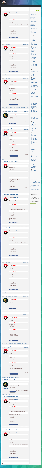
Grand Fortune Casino (34, 86)
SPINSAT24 (26, 107)
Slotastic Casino (33, 134)
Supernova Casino (33, 144)
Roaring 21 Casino (33, 130)
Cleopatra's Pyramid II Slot (15, 107)
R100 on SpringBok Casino (33, 17)
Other (11, 44)
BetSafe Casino (33, 49)
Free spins (9, 44)
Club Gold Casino (33, 63)
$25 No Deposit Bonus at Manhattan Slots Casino (35, 182)
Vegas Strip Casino (34, 158)
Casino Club (33, 58)
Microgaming (15, 111)
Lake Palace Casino (34, 103)
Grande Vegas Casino (34, 85)
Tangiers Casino (33, 151)
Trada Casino (33, 148)
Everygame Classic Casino (16, 40)
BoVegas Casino (33, 47)
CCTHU (15, 376)
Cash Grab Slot (4, 376)
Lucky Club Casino (33, 106)
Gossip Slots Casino (34, 83)
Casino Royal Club (33, 61)
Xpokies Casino (33, 170)
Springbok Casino (33, 143)
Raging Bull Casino (34, 123)
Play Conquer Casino (12, 123)
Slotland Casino (33, 135)
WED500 (9, 394)
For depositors (7, 44)
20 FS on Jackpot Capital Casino (33, 28)
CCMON (12, 40)
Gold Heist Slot (24, 40)
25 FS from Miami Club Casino (33, 32)
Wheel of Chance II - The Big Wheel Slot (16, 192)
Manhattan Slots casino (34, 111)
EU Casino (32, 75)
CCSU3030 (12, 74)
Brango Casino (33, 48)
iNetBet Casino (33, 93)
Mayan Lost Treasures (24, 74)
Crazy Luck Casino (34, 67)
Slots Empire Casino (34, 136)
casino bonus (4, 40)
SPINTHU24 (5, 192)
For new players (9, 111)
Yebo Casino (33, 172)
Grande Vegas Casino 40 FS (33, 20)
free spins (19, 40)
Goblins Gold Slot (25, 158)
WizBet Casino (33, 167)
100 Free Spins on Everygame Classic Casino (10, 9)
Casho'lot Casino (33, 57)
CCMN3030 (10, 40)
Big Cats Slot (6, 74)
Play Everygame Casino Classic (14, 37)
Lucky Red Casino (33, 108)
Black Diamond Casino (34, 53)
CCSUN (14, 74)
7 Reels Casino (33, 39)
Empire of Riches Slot (21, 376)
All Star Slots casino (34, 42)
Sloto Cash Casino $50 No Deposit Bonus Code (35, 179)
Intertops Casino (33, 94)
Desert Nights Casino (34, 70)
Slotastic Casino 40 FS (32, 25)
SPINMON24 (26, 40)
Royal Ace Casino (33, 128)
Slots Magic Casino (34, 139)
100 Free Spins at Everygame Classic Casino (10, 161)
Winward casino (33, 166)
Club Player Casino (34, 64)
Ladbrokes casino (33, 102)
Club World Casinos (34, 65)
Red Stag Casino (33, 122)
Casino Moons (33, 60)
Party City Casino (33, 116)
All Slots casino (33, 43)
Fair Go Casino (33, 78)
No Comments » (27, 44)
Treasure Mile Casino (34, 149)
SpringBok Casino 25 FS (32, 18)
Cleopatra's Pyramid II (11, 107)
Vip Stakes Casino (33, 160)
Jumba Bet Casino (33, 98)
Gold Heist (21, 40)
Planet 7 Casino (33, 117)
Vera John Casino (33, 159)
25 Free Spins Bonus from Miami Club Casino (34, 189)
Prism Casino (33, 115)
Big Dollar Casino (33, 51)
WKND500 (14, 126)
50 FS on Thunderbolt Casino (33, 14)
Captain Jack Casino (34, 56)
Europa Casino (33, 74)
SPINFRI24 (3, 159)
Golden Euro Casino (34, 82)
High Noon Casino (33, 89)
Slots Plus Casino (33, 138)
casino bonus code (7, 40)
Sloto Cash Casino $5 (32, 31)
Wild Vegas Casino (33, 164)
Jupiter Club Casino (34, 97)
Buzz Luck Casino (33, 54)
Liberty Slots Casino (34, 104)
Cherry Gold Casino (34, 62)
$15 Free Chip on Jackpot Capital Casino (34, 29)
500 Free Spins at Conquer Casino (8, 110)
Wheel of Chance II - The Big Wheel (10, 192)
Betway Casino (33, 50)
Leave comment (24, 44)
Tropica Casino (33, 150)
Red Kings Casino (33, 124)
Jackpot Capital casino (34, 96)
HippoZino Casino (33, 90)
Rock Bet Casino (33, 127)
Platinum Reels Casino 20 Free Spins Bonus (34, 181)
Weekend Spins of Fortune (10, 126)
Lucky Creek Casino (34, 107)
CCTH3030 (13, 376)
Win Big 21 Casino (33, 165)
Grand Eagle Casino (34, 84)
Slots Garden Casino (34, 142)
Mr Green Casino (33, 112)
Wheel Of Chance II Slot (7, 108)
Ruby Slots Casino (33, 129)
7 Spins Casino (33, 40)
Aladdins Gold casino (34, 44)
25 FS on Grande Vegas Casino (33, 21)
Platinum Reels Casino (34, 118)
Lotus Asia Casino (33, 105)
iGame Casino (33, 92)
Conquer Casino (4, 126)
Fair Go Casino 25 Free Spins (33, 186)
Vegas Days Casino (34, 157)
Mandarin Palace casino (34, 110)
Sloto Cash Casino (33, 137)
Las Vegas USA (33, 101)
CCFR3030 (10, 158)
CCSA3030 (8, 107)
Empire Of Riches (17, 376)
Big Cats (4, 74)
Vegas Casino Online (34, 156)
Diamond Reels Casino (34, 71)
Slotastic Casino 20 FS (32, 24)
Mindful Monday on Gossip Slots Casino (34, 188)
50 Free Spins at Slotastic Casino (33, 184)
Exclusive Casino (33, 76)
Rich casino (32, 125)
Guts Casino (33, 87)
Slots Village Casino (34, 141)
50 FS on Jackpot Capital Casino (33, 27)
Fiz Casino (32, 79)
